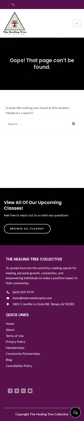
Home (10, 323)
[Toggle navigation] (77, 23)
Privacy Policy (15, 341)
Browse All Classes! (27, 228)
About (10, 329)
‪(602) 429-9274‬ (23, 292)
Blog (9, 359)
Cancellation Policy (19, 365)
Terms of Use (15, 336)
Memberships (15, 347)
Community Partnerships (23, 353)
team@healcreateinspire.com (32, 298)
